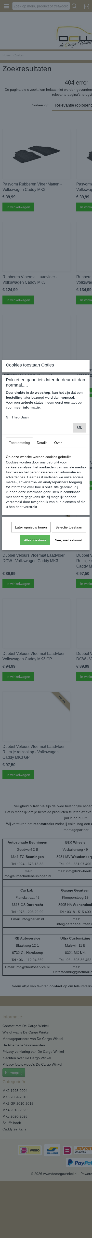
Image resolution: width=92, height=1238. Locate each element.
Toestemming (19, 443)
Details (42, 443)
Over (58, 443)
